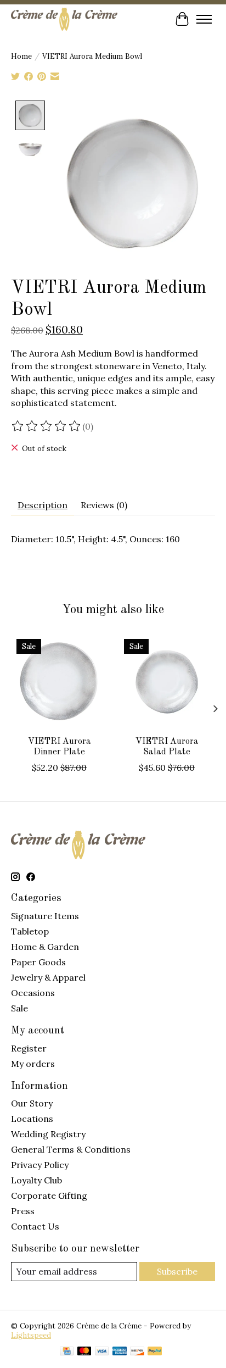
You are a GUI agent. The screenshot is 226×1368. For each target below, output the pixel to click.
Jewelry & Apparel (48, 977)
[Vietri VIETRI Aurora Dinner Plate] (59, 681)
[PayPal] (155, 1352)
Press (23, 1210)
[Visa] (102, 1352)
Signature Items (45, 915)
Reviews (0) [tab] (104, 504)
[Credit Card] (67, 1352)
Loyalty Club (36, 1180)
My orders (33, 1063)
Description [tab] (42, 504)
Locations (32, 1118)
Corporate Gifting (49, 1195)
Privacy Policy (40, 1164)
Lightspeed (31, 1335)
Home (21, 56)
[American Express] (119, 1352)
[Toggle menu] (204, 19)
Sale (19, 1008)
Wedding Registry (48, 1133)
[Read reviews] (46, 426)
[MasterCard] (84, 1352)
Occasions (33, 992)
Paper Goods (38, 962)
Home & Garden (45, 946)
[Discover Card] (137, 1352)
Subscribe (177, 1271)
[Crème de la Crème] (64, 19)
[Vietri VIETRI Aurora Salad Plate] (166, 681)
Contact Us (35, 1226)
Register (29, 1048)
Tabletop (30, 931)
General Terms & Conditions (71, 1149)
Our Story (32, 1103)
